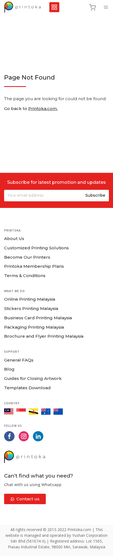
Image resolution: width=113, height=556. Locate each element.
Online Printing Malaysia (29, 299)
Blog (9, 369)
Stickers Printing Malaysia (31, 308)
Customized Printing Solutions (36, 247)
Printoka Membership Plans (34, 266)
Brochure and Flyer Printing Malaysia (43, 336)
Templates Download (27, 387)
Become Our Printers (27, 257)
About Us (14, 238)
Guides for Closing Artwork (33, 378)
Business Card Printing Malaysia (38, 317)
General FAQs (18, 360)
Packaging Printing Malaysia (34, 327)
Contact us (27, 498)
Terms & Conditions (25, 275)
